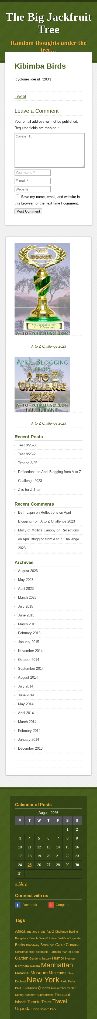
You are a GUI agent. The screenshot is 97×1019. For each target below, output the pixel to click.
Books (20, 945)
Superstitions (45, 994)
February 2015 (29, 633)
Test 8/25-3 (27, 445)
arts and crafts (36, 931)
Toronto (33, 1002)
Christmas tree (24, 951)
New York (43, 979)
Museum (39, 972)
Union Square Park (44, 1009)
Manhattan (57, 965)
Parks (72, 981)
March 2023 (27, 597)
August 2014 (28, 677)
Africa (20, 931)
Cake (60, 945)
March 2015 (27, 624)
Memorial (22, 973)
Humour (70, 958)
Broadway (32, 945)
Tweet (20, 96)
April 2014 (26, 713)
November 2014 (30, 651)
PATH (18, 988)
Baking (73, 931)
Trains (46, 1002)
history (46, 958)
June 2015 (26, 615)
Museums (58, 973)
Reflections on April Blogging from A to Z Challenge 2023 (48, 539)
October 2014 (28, 660)
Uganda (22, 1008)
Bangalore (21, 938)
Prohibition (30, 988)
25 (30, 865)
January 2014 (28, 740)
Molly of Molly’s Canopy (37, 530)
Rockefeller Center (63, 988)
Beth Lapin (26, 512)
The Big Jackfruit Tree (49, 23)
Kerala (35, 966)
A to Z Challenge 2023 (48, 346)
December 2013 (30, 748)
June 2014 (26, 695)
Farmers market (60, 951)
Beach (33, 938)
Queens (44, 988)
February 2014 (29, 731)
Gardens (35, 958)
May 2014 (25, 704)
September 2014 (31, 669)
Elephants (42, 951)
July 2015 (25, 606)
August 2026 (28, 571)
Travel (59, 1001)
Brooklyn (47, 945)
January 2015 (28, 642)
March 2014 (27, 722)
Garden (21, 958)
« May (21, 884)
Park (64, 981)
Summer (30, 994)
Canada (72, 945)
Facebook (29, 905)
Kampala (22, 966)
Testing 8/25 (27, 463)
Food (75, 951)
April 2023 (26, 589)
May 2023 (25, 580)
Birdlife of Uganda (69, 938)
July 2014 (25, 686)
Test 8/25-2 (27, 454)
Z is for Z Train (29, 490)
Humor (58, 958)
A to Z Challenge (57, 931)
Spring (19, 994)
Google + (62, 905)
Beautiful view (48, 938)
